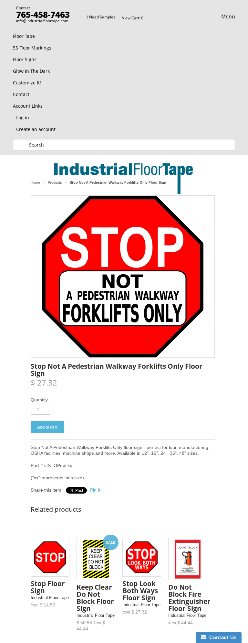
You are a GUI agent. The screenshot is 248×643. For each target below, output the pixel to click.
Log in (22, 117)
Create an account (36, 129)
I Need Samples (101, 17)
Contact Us (221, 637)
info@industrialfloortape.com (42, 21)
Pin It (95, 490)
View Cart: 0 (132, 18)
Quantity (39, 399)
